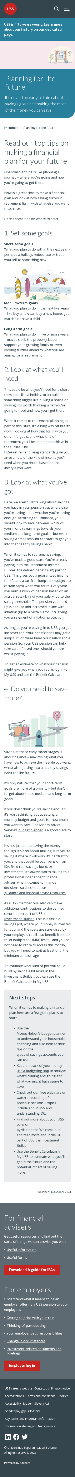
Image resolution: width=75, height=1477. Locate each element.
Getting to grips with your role (30, 1317)
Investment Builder (19, 919)
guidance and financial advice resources (35, 893)
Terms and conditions (40, 1396)
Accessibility (13, 1403)
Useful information (21, 1249)
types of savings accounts (37, 1054)
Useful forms (17, 1257)
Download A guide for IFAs (32, 1269)
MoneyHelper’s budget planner (41, 1033)
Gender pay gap (15, 1411)
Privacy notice (60, 1388)
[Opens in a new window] (8, 1437)
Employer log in (22, 1365)
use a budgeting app (33, 1070)
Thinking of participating (26, 1325)
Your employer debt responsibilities (34, 1333)
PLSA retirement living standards (29, 452)
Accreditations (14, 1396)
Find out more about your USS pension (40, 1122)
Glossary (34, 1411)
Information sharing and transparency (30, 1426)
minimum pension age (21, 955)
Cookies (63, 1396)
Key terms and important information (30, 1419)
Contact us (41, 1388)
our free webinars (47, 1092)
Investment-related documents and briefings (34, 1351)
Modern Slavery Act (36, 1403)
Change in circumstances (26, 1341)
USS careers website (18, 1388)
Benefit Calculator (50, 674)
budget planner (30, 830)
